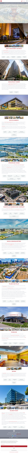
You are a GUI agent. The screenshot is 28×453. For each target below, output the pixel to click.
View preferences (14, 450)
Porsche (14, 17)
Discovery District (5, 50)
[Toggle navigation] (27, 1)
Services (9, 432)
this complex (17, 209)
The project (3, 126)
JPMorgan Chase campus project (19, 164)
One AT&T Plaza (6, 52)
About (16, 432)
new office (4, 373)
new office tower (9, 167)
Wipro (14, 18)
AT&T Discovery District (14, 8)
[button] (27, 23)
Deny (14, 448)
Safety (19, 432)
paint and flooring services (13, 421)
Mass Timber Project (10, 208)
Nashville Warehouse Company (14, 13)
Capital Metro (5, 286)
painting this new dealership (15, 335)
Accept (14, 446)
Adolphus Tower (14, 9)
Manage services (2, 444)
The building (10, 414)
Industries (13, 432)
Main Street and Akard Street (13, 83)
